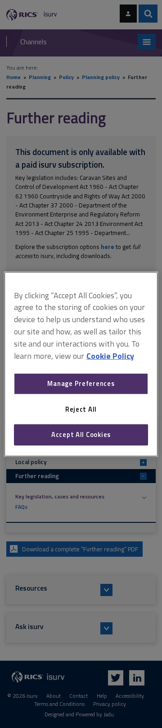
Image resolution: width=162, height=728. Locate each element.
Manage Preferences (80, 383)
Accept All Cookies (81, 434)
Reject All (81, 409)
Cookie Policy (110, 355)
